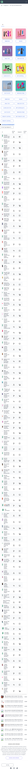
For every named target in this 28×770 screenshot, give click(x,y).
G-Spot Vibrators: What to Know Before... (7, 417)
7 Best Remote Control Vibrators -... (6, 585)
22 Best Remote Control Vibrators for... (6, 521)
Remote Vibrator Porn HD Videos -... (7, 343)
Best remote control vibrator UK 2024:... (6, 465)
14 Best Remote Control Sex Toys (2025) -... (7, 572)
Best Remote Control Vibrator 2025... (6, 611)
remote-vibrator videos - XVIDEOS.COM (7, 326)
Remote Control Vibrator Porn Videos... (7, 533)
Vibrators (7, 41)
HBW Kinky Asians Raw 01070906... (6, 220)
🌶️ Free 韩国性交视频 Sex (7, 505)
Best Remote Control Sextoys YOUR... (6, 232)
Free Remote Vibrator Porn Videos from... (7, 299)
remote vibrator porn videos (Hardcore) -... (7, 178)
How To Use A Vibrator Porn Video (7, 555)
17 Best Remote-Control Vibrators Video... (6, 667)
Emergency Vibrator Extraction (6, 427)
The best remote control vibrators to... (7, 165)
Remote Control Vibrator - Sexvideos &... (7, 539)
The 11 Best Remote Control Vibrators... (6, 515)
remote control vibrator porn (7, 120)
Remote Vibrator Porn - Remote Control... (7, 141)
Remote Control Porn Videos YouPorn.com (7, 477)
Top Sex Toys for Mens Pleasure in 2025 (6, 623)
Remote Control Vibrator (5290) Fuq (6, 488)
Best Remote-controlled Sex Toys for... (7, 412)
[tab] (2, 24)
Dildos (20, 41)
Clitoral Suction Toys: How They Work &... (7, 332)
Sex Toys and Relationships (16, 5)
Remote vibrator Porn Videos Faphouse (7, 255)
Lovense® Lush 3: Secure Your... (7, 422)
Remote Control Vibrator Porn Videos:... (7, 320)
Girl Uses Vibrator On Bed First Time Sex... (6, 643)
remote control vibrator (7, 116)
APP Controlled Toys (21, 76)
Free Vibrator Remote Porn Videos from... (7, 183)
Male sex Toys (20, 58)
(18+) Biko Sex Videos (6, 633)
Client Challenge (7, 628)
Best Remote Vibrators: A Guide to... (6, 188)
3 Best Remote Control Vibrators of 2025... (6, 268)
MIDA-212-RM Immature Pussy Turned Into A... (7, 617)
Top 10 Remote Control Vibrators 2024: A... (6, 579)
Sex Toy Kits (7, 93)
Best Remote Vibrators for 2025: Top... (6, 215)
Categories (6, 5)
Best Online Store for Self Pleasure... (7, 304)
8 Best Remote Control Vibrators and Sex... (7, 244)
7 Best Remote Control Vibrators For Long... (6, 199)
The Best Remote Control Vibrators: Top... (6, 690)
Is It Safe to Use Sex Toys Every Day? (6, 560)
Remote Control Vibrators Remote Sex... (7, 494)
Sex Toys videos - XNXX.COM (6, 638)
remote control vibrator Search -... (6, 482)
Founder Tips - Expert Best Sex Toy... (7, 273)
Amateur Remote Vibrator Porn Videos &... (7, 366)
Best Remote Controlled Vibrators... (6, 193)
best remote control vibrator (21, 116)
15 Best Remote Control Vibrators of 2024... (6, 384)
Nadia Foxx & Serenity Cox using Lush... (7, 210)
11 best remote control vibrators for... (7, 261)
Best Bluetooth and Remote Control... (6, 372)
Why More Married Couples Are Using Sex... (6, 337)
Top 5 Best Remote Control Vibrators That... (6, 153)
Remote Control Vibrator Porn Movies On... (7, 147)
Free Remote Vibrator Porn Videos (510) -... (7, 454)
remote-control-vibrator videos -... (6, 448)
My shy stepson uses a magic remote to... (7, 294)
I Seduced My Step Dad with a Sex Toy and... (7, 544)
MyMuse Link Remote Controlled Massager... (7, 361)
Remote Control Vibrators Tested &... (6, 250)
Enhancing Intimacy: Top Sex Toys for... (7, 284)
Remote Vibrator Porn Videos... (7, 437)
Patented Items (20, 93)
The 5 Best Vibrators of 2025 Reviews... (6, 278)
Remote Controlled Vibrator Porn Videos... (7, 378)
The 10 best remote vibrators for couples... (6, 395)
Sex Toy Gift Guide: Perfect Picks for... (6, 596)
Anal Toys (7, 58)
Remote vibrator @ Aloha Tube (6, 606)
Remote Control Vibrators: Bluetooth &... (7, 678)
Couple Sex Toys (7, 76)
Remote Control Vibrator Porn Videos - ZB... (7, 460)
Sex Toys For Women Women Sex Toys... (6, 401)
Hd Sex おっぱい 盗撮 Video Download (7, 390)
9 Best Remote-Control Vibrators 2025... (6, 172)
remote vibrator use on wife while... (6, 355)
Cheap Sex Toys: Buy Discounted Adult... (6, 315)
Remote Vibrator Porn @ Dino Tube (7, 136)
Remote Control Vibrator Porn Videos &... (7, 309)
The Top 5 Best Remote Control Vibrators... (6, 527)
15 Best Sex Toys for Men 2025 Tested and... (6, 500)
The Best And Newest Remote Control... (7, 673)
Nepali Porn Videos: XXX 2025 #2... (6, 289)
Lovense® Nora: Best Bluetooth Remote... (6, 406)
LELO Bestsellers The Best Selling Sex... (6, 205)
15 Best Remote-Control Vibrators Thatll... (6, 349)
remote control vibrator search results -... (6, 566)
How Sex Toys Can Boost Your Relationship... (7, 471)
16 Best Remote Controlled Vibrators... (6, 654)
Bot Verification (7, 510)
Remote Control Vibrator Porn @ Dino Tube (7, 237)
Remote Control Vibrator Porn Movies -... (7, 160)
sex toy (7, 765)
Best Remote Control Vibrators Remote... (6, 432)
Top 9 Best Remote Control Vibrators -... (6, 550)
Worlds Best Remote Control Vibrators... (6, 443)
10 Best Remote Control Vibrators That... (6, 226)
